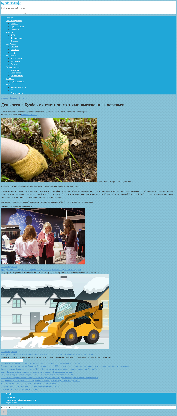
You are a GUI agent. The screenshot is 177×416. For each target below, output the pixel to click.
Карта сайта (11, 402)
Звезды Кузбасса (18, 87)
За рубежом (11, 55)
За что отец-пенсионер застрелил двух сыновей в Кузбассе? (28, 383)
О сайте (9, 394)
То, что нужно (17, 75)
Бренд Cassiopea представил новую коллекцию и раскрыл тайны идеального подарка (41, 269)
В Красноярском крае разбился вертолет (20, 389)
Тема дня (10, 32)
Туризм (14, 64)
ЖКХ (13, 35)
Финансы (10, 78)
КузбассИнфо (11, 2)
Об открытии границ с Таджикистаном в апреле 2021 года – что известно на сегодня (40, 363)
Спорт (13, 52)
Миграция (15, 61)
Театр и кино (17, 93)
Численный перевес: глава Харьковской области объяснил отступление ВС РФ (37, 374)
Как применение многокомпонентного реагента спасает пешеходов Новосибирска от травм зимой (47, 354)
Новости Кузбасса (14, 20)
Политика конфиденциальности (21, 400)
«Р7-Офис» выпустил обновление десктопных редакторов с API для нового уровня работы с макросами (49, 377)
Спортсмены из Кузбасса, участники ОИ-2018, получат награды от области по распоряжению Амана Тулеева (51, 369)
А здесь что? (16, 58)
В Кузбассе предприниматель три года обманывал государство (30, 386)
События (15, 49)
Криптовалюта (17, 81)
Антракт (9, 84)
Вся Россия (11, 43)
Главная (9, 17)
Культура (15, 29)
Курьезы (14, 41)
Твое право (16, 72)
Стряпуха (15, 70)
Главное (14, 23)
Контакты (10, 397)
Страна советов (13, 67)
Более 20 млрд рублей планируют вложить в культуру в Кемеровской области (37, 372)
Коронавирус (17, 38)
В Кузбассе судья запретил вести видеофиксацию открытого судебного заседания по (40, 380)
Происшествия (17, 26)
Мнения (14, 46)
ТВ (12, 90)
